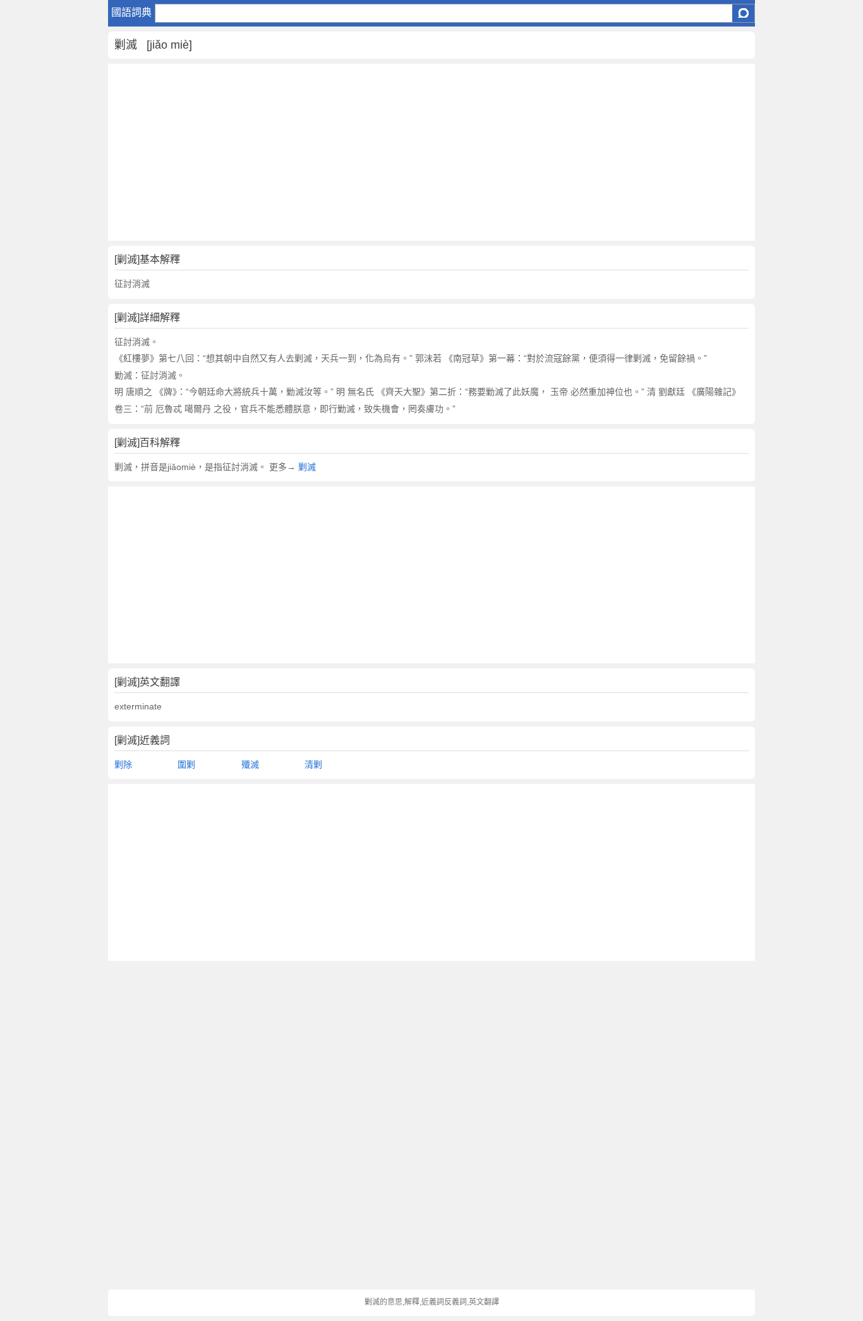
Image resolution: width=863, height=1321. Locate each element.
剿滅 (307, 467)
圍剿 (186, 764)
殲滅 (250, 764)
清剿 (313, 764)
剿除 (123, 764)
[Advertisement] (432, 152)
